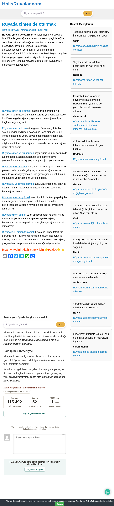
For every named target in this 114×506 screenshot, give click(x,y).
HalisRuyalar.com (21, 3)
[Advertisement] (34, 88)
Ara (88, 13)
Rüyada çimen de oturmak (29, 24)
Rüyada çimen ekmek (14, 214)
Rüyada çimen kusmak (14, 166)
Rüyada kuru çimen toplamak (18, 232)
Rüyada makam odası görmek (89, 159)
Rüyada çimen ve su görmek (18, 153)
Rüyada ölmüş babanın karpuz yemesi (90, 353)
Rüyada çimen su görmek (16, 197)
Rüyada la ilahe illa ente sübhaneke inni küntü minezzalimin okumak (86, 125)
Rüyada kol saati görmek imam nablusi (90, 319)
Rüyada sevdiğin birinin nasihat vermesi (90, 48)
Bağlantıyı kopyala (35, 469)
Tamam (60, 504)
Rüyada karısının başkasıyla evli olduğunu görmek (91, 259)
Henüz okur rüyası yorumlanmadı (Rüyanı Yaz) (25, 30)
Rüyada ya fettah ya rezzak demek (88, 82)
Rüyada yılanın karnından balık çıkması (90, 289)
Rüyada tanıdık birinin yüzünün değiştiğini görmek (90, 191)
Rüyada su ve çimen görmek (18, 183)
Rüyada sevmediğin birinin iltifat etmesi (90, 225)
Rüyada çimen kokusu (14, 128)
